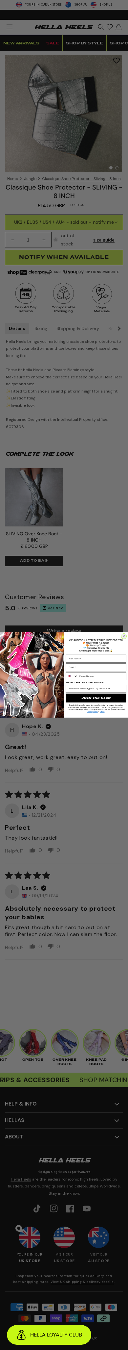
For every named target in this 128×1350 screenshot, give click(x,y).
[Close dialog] (123, 636)
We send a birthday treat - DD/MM (84, 682)
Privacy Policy (92, 712)
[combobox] (72, 676)
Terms (102, 712)
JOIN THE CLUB (96, 698)
